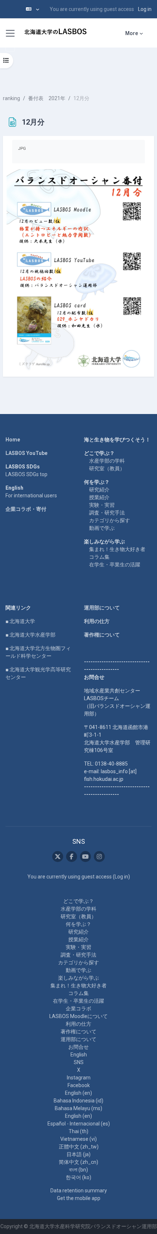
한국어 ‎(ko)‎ (78, 1177)
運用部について (102, 608)
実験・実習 (102, 505)
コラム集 (99, 557)
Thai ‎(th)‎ (78, 1131)
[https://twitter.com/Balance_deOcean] (57, 856)
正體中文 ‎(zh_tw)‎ (79, 1147)
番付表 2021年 (46, 98)
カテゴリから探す (109, 520)
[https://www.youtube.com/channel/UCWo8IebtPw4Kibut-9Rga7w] (85, 856)
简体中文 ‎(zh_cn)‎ (78, 1162)
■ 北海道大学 (20, 621)
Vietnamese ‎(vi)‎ (78, 1139)
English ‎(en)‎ (78, 1093)
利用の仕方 (97, 621)
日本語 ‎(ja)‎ (78, 1154)
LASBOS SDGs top (26, 474)
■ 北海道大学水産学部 (30, 635)
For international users (31, 495)
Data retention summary (78, 1190)
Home (12, 440)
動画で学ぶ (102, 528)
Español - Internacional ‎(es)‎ (78, 1124)
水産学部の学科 (107, 461)
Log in (145, 9)
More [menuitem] (131, 33)
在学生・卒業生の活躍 (114, 564)
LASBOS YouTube (26, 453)
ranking (11, 98)
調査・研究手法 (107, 513)
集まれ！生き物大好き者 (117, 549)
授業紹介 (99, 497)
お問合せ (78, 1047)
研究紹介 (99, 490)
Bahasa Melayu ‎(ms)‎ (78, 1108)
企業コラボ (78, 1008)
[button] (32, 9)
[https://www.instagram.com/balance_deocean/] (99, 856)
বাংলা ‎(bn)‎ (78, 1170)
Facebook (79, 1085)
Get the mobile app (78, 1198)
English (78, 1055)
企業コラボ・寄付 (25, 509)
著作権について (102, 635)
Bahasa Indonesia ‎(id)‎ (78, 1101)
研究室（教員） (107, 468)
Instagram (79, 1078)
